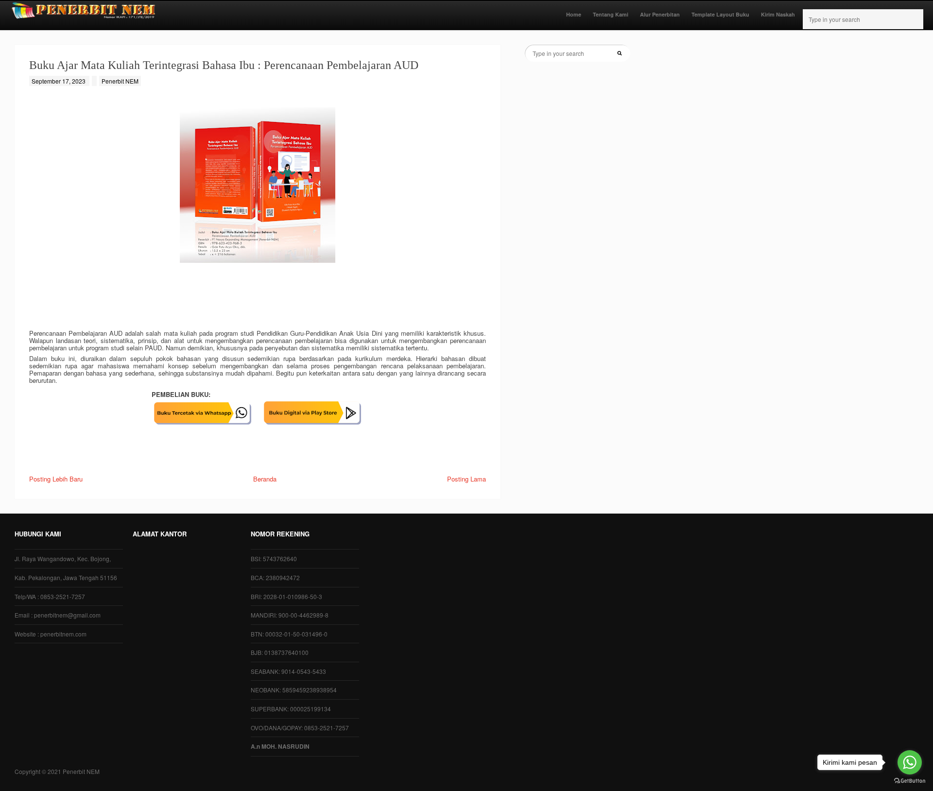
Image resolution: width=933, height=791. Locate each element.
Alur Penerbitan (660, 14)
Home (573, 14)
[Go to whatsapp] (910, 762)
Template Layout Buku (720, 14)
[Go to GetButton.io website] (909, 781)
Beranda (264, 478)
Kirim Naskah (778, 14)
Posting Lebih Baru (56, 478)
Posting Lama (466, 478)
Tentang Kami (610, 14)
